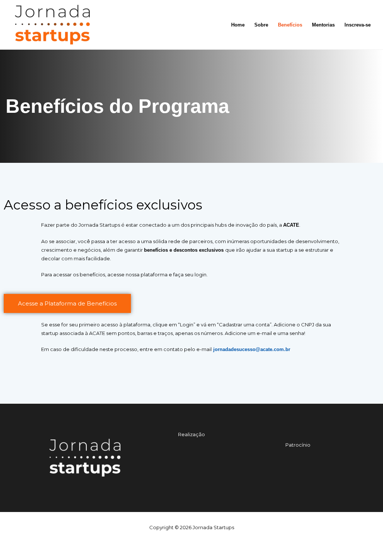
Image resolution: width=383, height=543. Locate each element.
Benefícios (290, 25)
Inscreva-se (357, 25)
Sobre (261, 25)
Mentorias (323, 25)
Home (238, 25)
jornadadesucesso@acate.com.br (251, 349)
